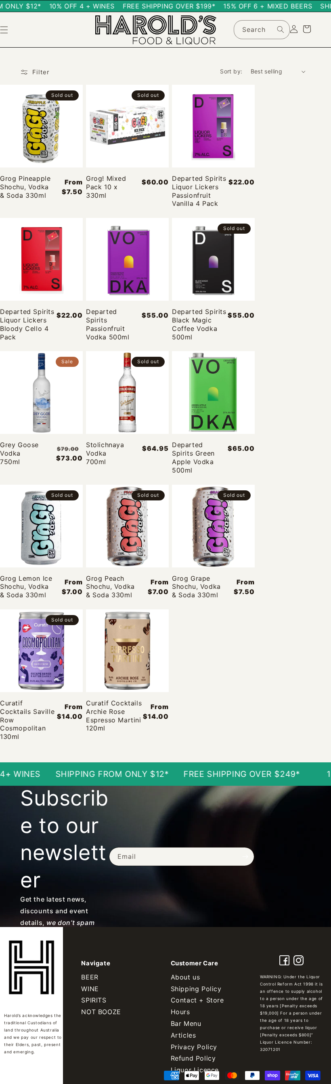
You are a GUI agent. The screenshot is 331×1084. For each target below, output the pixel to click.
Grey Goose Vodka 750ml (19, 453)
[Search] (280, 29)
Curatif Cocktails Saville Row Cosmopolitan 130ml (27, 720)
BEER (89, 977)
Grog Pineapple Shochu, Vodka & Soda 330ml (25, 186)
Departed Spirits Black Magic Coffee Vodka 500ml (199, 324)
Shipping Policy (196, 989)
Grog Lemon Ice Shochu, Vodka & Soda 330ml (26, 586)
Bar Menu (186, 1023)
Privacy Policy (194, 1047)
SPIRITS (93, 1000)
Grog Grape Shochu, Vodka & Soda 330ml (196, 586)
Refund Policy (193, 1058)
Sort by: (231, 71)
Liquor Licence (195, 1070)
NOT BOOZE (101, 1012)
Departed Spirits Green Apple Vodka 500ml (193, 457)
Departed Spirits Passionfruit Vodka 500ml (108, 324)
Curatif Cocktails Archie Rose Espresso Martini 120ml (114, 715)
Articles (183, 1035)
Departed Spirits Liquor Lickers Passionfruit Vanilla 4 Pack (199, 190)
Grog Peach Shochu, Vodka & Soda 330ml (110, 586)
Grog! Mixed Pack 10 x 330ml (106, 186)
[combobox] (261, 30)
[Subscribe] (245, 856)
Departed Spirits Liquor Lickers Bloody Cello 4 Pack (27, 324)
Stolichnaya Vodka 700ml (105, 453)
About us (185, 977)
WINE (89, 989)
